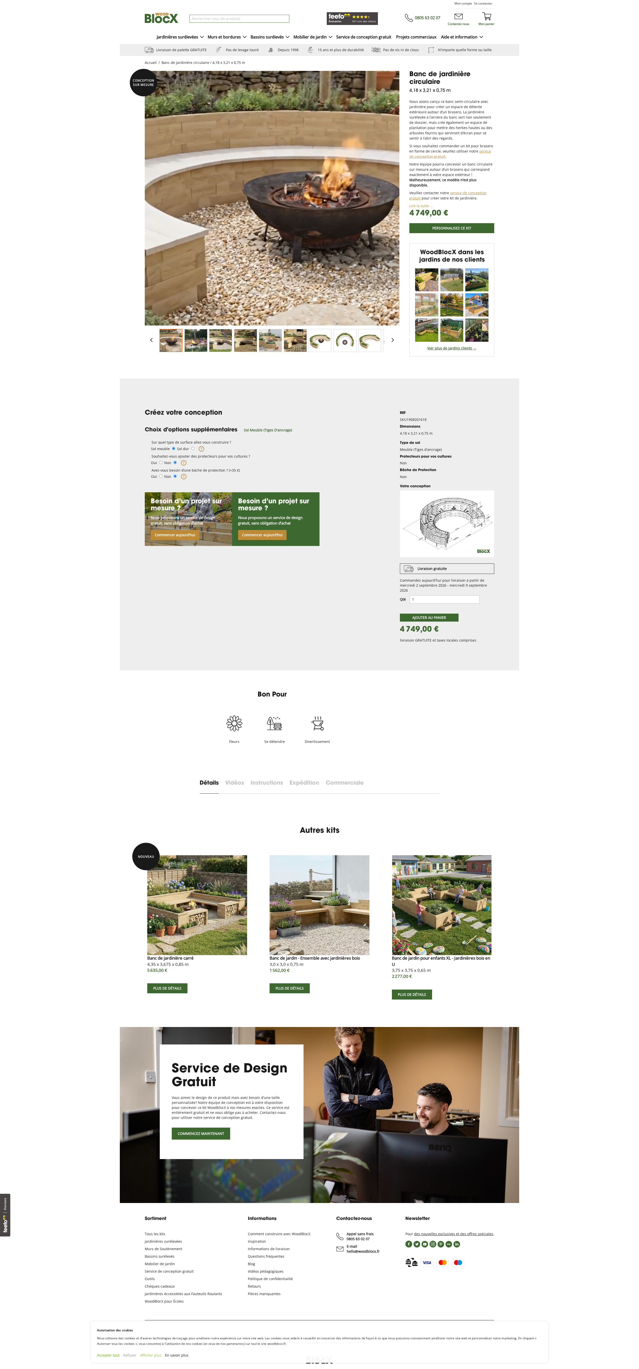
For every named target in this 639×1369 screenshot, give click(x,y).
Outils (150, 1278)
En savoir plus (176, 1355)
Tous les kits (155, 1233)
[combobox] (239, 19)
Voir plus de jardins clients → (452, 348)
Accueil (151, 62)
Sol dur (183, 448)
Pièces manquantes (264, 1293)
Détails (209, 783)
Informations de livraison (269, 1248)
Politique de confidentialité (270, 1278)
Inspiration (257, 1241)
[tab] (265, 430)
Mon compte (463, 3)
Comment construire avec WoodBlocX (279, 1233)
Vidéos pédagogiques (266, 1271)
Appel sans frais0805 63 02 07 (360, 1236)
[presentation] (212, 787)
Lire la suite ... (421, 205)
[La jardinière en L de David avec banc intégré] (426, 330)
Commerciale (345, 783)
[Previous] (151, 340)
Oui (154, 462)
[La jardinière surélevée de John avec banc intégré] (452, 280)
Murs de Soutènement (163, 1248)
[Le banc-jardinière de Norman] (426, 280)
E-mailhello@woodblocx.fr (363, 1249)
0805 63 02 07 (427, 17)
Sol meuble (160, 448)
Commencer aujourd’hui (175, 534)
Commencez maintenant (201, 1133)
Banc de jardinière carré (170, 961)
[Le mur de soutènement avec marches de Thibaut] (452, 305)
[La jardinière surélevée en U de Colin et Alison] (452, 330)
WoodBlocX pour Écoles (164, 1301)
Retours (254, 1286)
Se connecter (483, 3)
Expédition (304, 783)
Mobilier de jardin (160, 1263)
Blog (251, 1263)
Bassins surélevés (159, 1256)
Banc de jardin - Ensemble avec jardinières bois (315, 961)
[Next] (392, 340)
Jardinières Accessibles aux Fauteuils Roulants (183, 1293)
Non (167, 462)
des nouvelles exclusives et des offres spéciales (453, 1233)
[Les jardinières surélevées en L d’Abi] (476, 280)
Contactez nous (458, 24)
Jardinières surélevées (163, 1241)
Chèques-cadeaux (160, 1286)
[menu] (319, 37)
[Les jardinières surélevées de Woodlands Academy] (476, 330)
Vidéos (234, 783)
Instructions (267, 783)
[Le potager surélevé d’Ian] (476, 305)
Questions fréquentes (266, 1256)
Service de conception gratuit (169, 1271)
